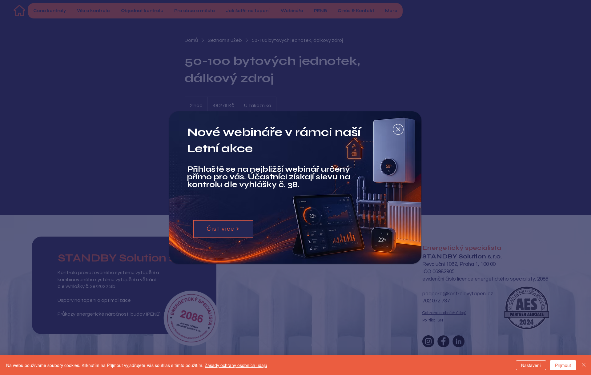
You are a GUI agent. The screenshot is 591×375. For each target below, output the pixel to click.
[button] (398, 129)
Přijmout (563, 365)
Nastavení (531, 365)
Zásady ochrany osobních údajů (236, 365)
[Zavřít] (583, 365)
